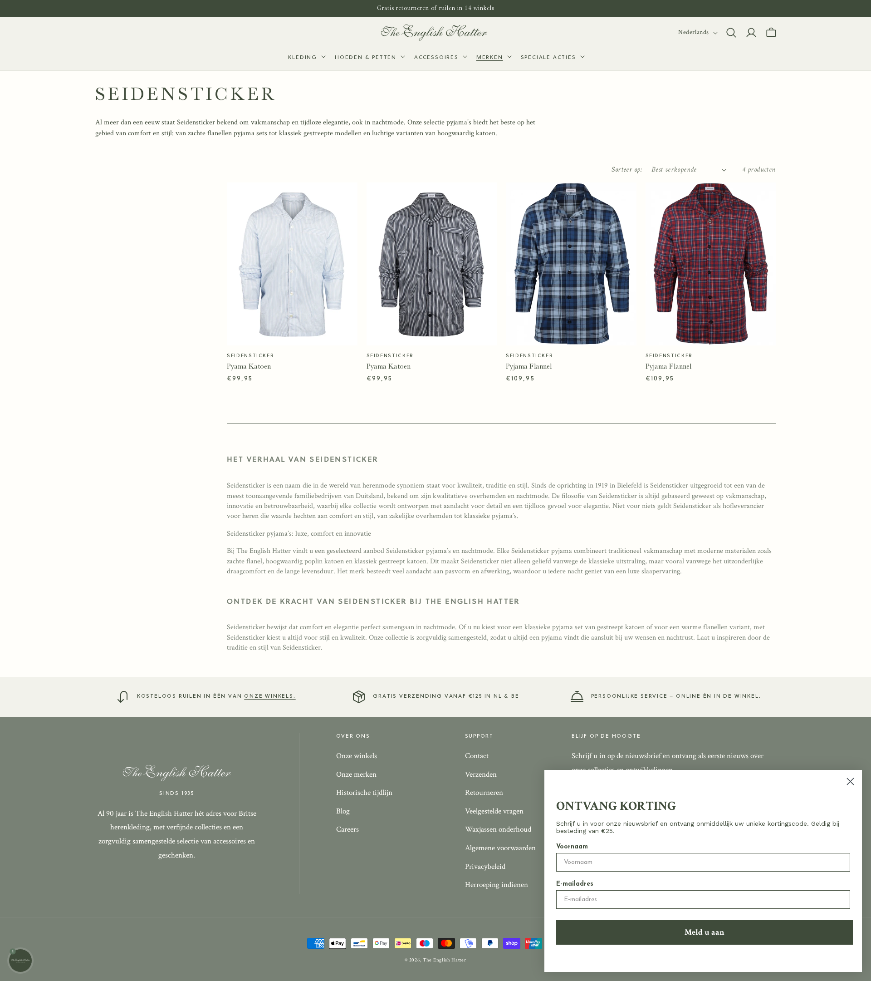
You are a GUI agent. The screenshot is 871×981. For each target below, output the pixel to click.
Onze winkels (356, 756)
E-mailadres (574, 884)
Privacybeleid (485, 867)
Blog (343, 811)
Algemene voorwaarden (500, 848)
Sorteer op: (627, 169)
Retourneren (484, 793)
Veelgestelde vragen (494, 811)
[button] (306, 58)
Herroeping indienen (496, 885)
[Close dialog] (850, 781)
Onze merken (356, 774)
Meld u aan (704, 932)
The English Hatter (444, 960)
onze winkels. (269, 696)
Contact (477, 756)
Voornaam (572, 846)
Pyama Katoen (249, 366)
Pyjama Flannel (529, 366)
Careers (347, 829)
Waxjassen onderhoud (498, 829)
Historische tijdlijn (364, 793)
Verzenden (481, 774)
